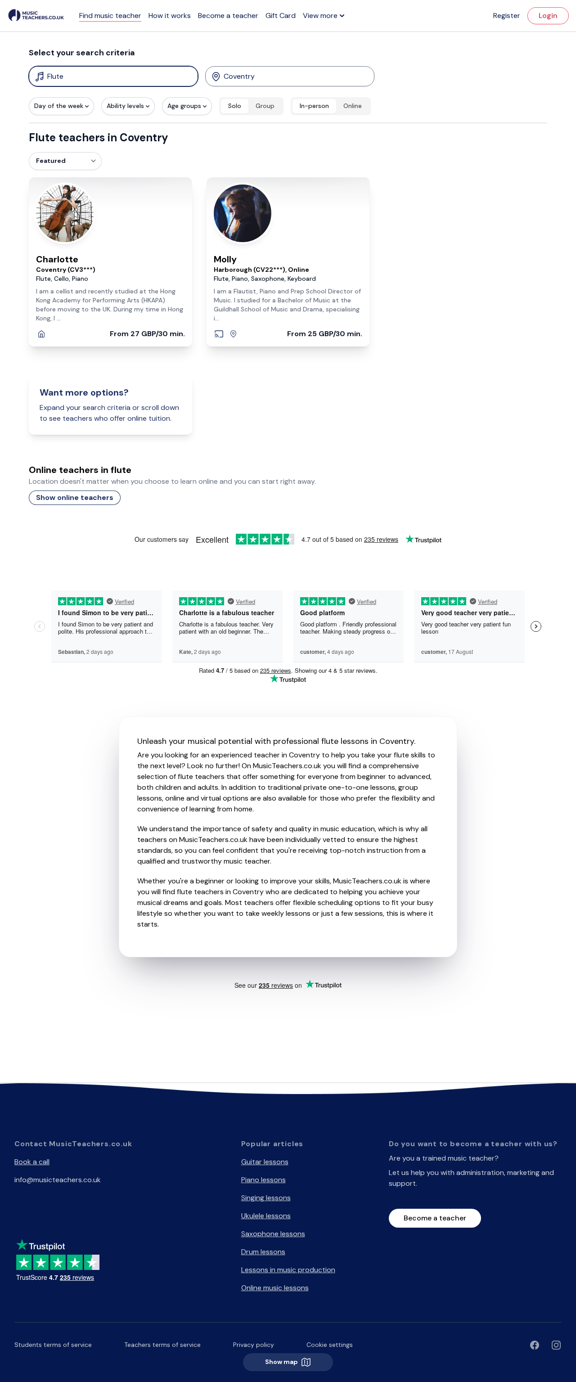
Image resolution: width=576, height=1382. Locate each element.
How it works (169, 15)
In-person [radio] (314, 106)
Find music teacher (110, 15)
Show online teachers (74, 497)
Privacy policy (253, 1345)
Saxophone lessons (273, 1233)
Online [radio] (352, 106)
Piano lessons (263, 1179)
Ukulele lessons (266, 1215)
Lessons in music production (288, 1269)
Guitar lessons (264, 1161)
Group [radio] (265, 106)
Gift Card (281, 15)
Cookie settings (329, 1345)
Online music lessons (275, 1287)
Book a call (32, 1161)
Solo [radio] (234, 106)
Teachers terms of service (162, 1345)
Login (548, 15)
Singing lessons (266, 1197)
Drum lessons (263, 1251)
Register (506, 15)
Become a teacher (228, 15)
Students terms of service (53, 1345)
